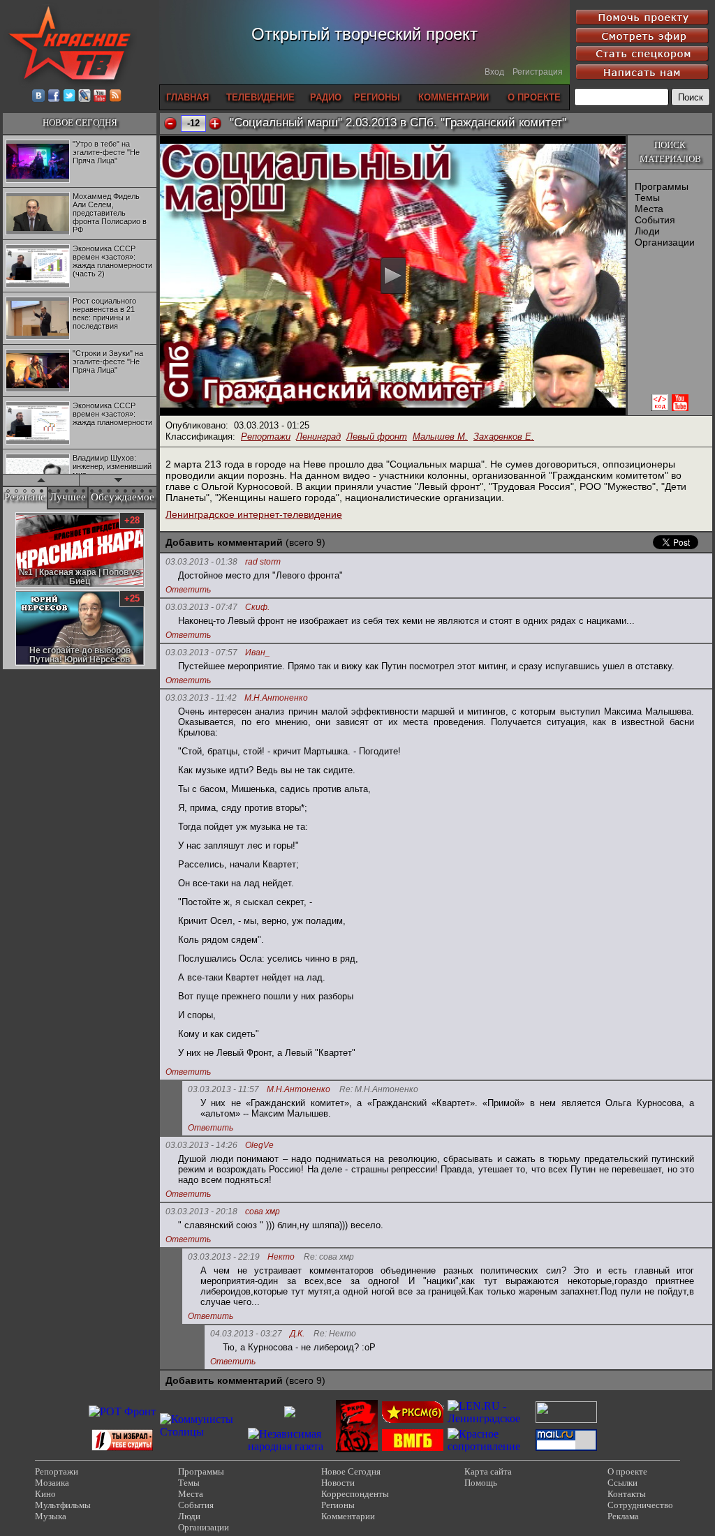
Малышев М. (440, 436)
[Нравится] (215, 123)
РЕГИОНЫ (377, 97)
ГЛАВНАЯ (187, 97)
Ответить (188, 590)
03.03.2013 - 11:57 (223, 1089)
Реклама (623, 1516)
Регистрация (538, 72)
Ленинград (318, 436)
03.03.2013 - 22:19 (224, 1257)
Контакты (626, 1494)
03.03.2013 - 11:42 (201, 698)
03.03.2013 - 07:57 (201, 652)
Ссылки (622, 1482)
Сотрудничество (640, 1505)
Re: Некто (335, 1334)
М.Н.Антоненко (276, 698)
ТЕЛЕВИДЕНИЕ (260, 97)
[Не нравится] (170, 123)
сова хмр (262, 1211)
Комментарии (348, 1516)
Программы (661, 186)
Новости (338, 1482)
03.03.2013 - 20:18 (201, 1211)
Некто (281, 1257)
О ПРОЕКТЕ (534, 97)
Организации (665, 242)
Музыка (50, 1516)
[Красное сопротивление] (489, 1446)
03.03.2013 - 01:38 (201, 562)
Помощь (480, 1482)
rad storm (263, 562)
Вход (494, 72)
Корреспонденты (355, 1494)
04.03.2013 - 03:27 (246, 1334)
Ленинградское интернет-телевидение (253, 514)
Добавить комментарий (224, 542)
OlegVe (259, 1145)
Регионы (338, 1505)
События (655, 219)
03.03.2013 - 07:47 (201, 607)
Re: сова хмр (329, 1257)
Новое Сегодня (351, 1471)
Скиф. (257, 607)
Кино (45, 1494)
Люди (647, 231)
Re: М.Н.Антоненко (378, 1089)
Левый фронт (376, 436)
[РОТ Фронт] (122, 1411)
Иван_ (257, 652)
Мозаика (52, 1482)
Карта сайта (488, 1471)
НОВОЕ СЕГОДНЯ (80, 122)
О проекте (627, 1471)
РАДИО (325, 97)
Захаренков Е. (503, 436)
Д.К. (297, 1334)
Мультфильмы (63, 1505)
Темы (647, 197)
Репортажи (265, 436)
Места (649, 208)
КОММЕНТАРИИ (453, 97)
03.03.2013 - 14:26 (201, 1145)
